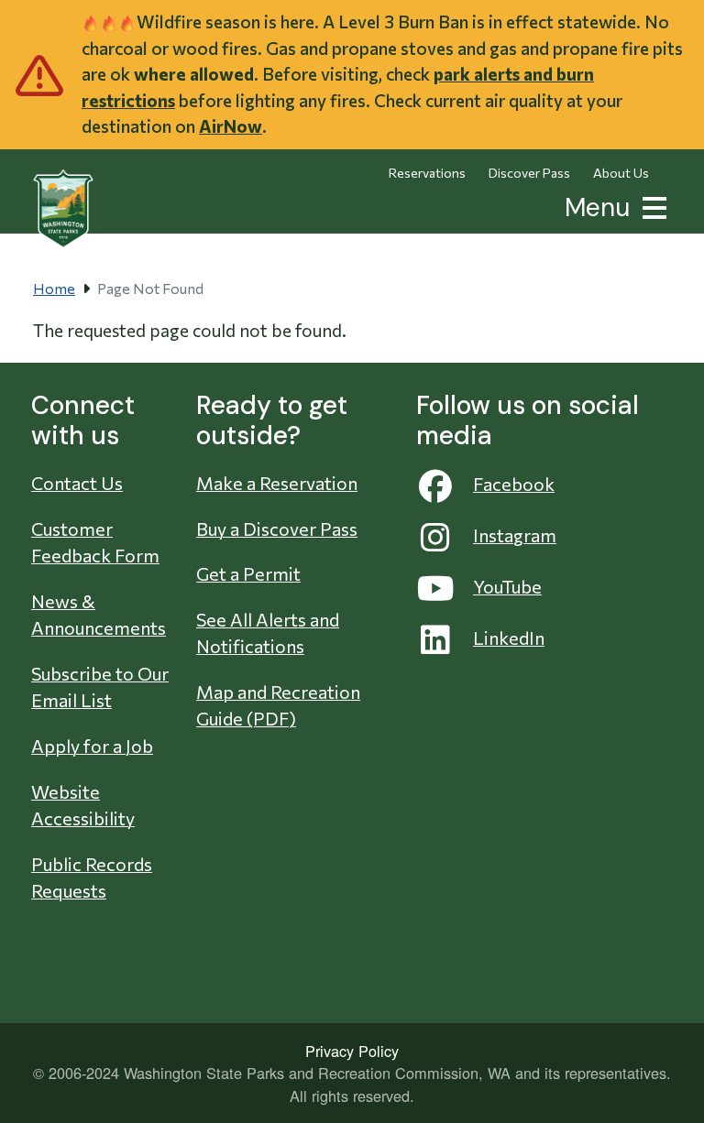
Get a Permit (248, 573)
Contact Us (77, 483)
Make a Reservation (277, 483)
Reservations (427, 172)
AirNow (230, 125)
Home (54, 288)
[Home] (63, 209)
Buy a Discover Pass (277, 529)
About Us (621, 172)
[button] (651, 206)
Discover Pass (529, 172)
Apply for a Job (92, 746)
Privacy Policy (352, 1051)
